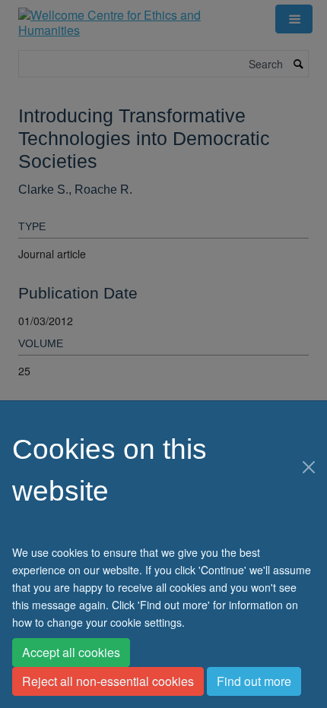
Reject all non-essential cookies (108, 681)
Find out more (254, 681)
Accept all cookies (71, 652)
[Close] (309, 467)
